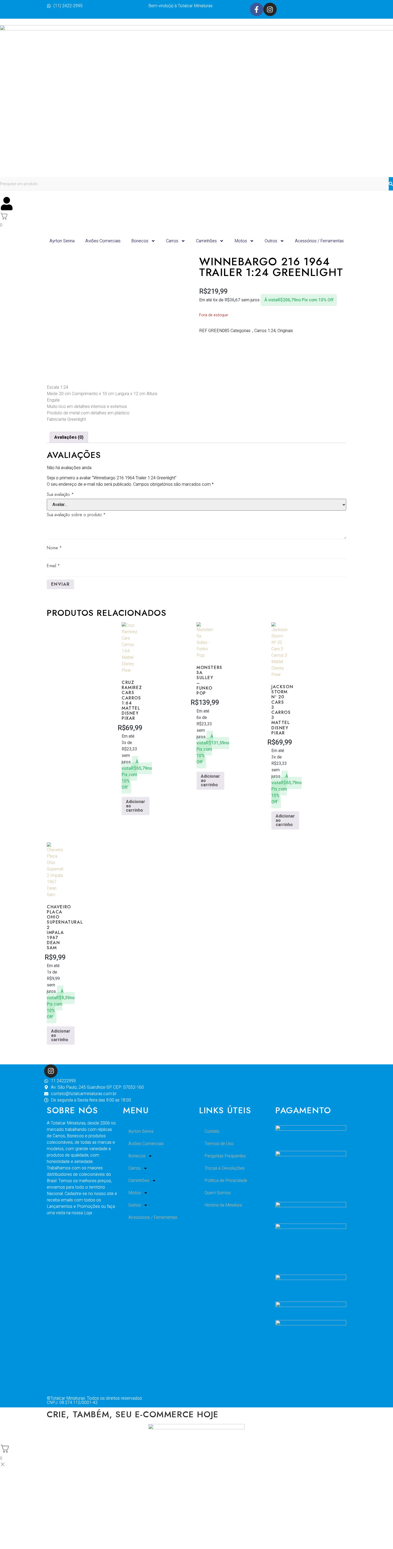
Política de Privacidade (226, 1180)
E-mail (53, 566)
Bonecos (139, 241)
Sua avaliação (60, 494)
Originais (285, 331)
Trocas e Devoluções (225, 1168)
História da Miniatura (223, 1205)
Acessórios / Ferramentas (319, 241)
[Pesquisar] (391, 183)
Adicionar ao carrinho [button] (135, 806)
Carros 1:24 (265, 331)
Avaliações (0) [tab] (68, 437)
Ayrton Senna (62, 241)
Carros (172, 241)
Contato (212, 1131)
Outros (271, 241)
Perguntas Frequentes (225, 1156)
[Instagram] (270, 9)
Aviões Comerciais (103, 241)
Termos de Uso (219, 1144)
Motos (240, 241)
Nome (54, 548)
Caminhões (206, 241)
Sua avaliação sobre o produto (76, 515)
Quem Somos (218, 1193)
